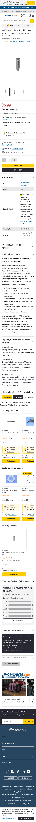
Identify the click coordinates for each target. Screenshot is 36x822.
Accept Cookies (26, 818)
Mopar (22, 189)
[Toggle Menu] (3, 15)
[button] (18, 3)
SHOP (4, 736)
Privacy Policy (8, 789)
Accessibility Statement (9, 794)
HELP (3, 750)
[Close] (34, 809)
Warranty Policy (18, 786)
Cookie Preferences (24, 794)
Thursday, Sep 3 (7, 145)
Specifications (8, 177)
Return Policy (30, 786)
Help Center (30, 397)
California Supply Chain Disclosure (18, 792)
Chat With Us (8, 397)
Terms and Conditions (26, 789)
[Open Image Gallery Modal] (18, 65)
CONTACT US (6, 763)
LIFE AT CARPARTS (8, 743)
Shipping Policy (26, 352)
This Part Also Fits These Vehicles (13, 246)
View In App (31, 3)
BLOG (3, 756)
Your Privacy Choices (18, 797)
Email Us (19, 397)
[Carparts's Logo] (11, 15)
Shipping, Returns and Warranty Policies (16, 341)
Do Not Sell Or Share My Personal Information (18, 800)
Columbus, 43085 (17, 148)
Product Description (11, 254)
